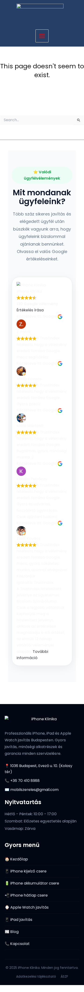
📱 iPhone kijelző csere (25, 871)
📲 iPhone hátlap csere (26, 895)
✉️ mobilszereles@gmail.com (32, 789)
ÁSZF (64, 976)
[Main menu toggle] (42, 36)
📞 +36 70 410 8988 (22, 780)
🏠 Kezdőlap (16, 859)
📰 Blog (12, 931)
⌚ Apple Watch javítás (27, 907)
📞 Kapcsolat (17, 943)
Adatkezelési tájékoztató (36, 976)
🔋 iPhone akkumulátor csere (32, 883)
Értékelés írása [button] (30, 310)
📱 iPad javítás (18, 919)
